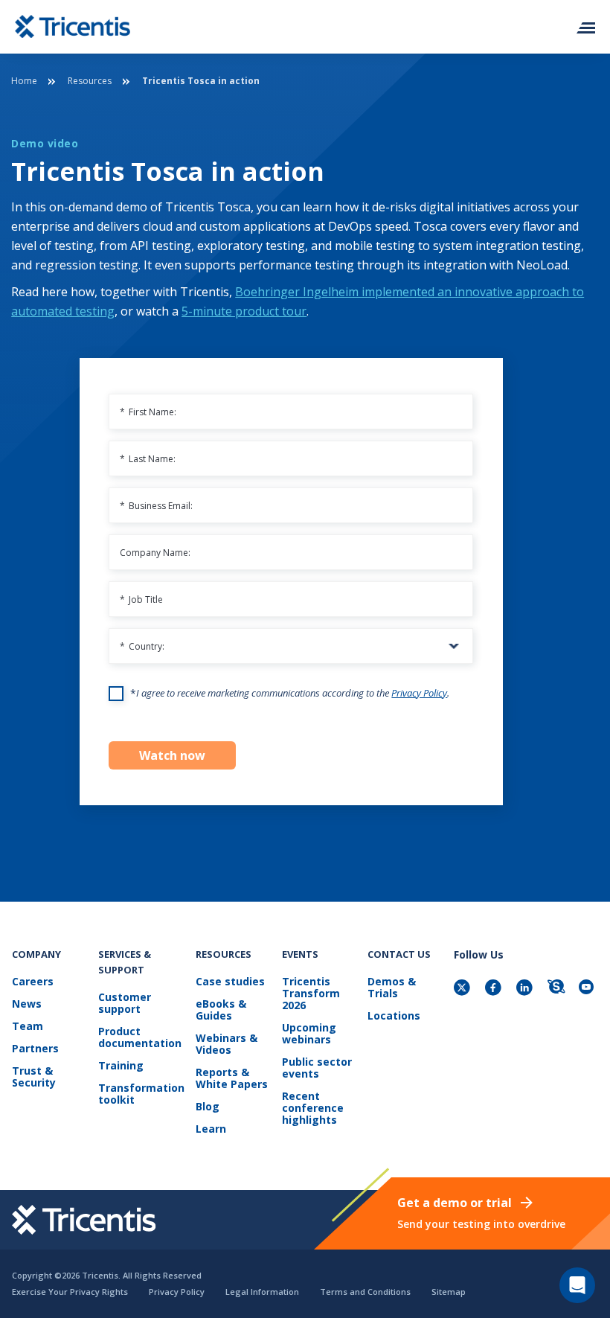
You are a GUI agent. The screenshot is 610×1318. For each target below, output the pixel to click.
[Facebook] (494, 989)
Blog (207, 1107)
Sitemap (448, 1291)
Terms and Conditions (365, 1291)
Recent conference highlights (313, 1108)
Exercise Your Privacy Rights (70, 1291)
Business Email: (156, 505)
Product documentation (140, 1038)
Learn (211, 1129)
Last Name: (148, 458)
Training (121, 1066)
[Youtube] (588, 989)
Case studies (230, 982)
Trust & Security (34, 1077)
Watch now (172, 755)
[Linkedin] (526, 989)
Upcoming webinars (309, 1034)
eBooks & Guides (221, 1010)
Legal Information (262, 1291)
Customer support (124, 1003)
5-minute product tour (244, 311)
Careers (33, 982)
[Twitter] (463, 989)
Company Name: (155, 552)
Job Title (141, 599)
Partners (35, 1049)
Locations (393, 1016)
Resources (90, 80)
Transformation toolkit (141, 1094)
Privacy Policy (419, 693)
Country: (142, 646)
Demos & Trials (391, 988)
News (27, 1004)
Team (27, 1026)
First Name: (148, 412)
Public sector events (317, 1068)
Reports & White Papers (232, 1078)
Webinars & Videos (226, 1044)
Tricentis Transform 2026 (311, 994)
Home (24, 80)
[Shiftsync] (557, 989)
